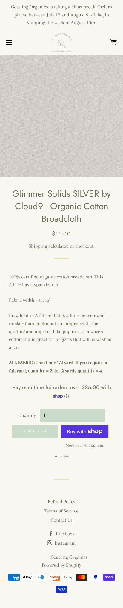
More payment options (85, 445)
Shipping (38, 246)
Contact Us (62, 520)
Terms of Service (61, 511)
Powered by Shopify (61, 565)
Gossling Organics (69, 557)
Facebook (65, 534)
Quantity (27, 415)
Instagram (64, 543)
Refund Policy (61, 501)
